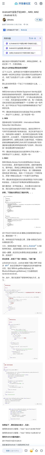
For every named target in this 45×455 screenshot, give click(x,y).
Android (32, 246)
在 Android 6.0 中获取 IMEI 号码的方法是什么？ (25, 43)
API (6, 265)
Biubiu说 (24, 30)
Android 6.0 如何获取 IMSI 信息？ (20, 48)
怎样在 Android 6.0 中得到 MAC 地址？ (22, 53)
